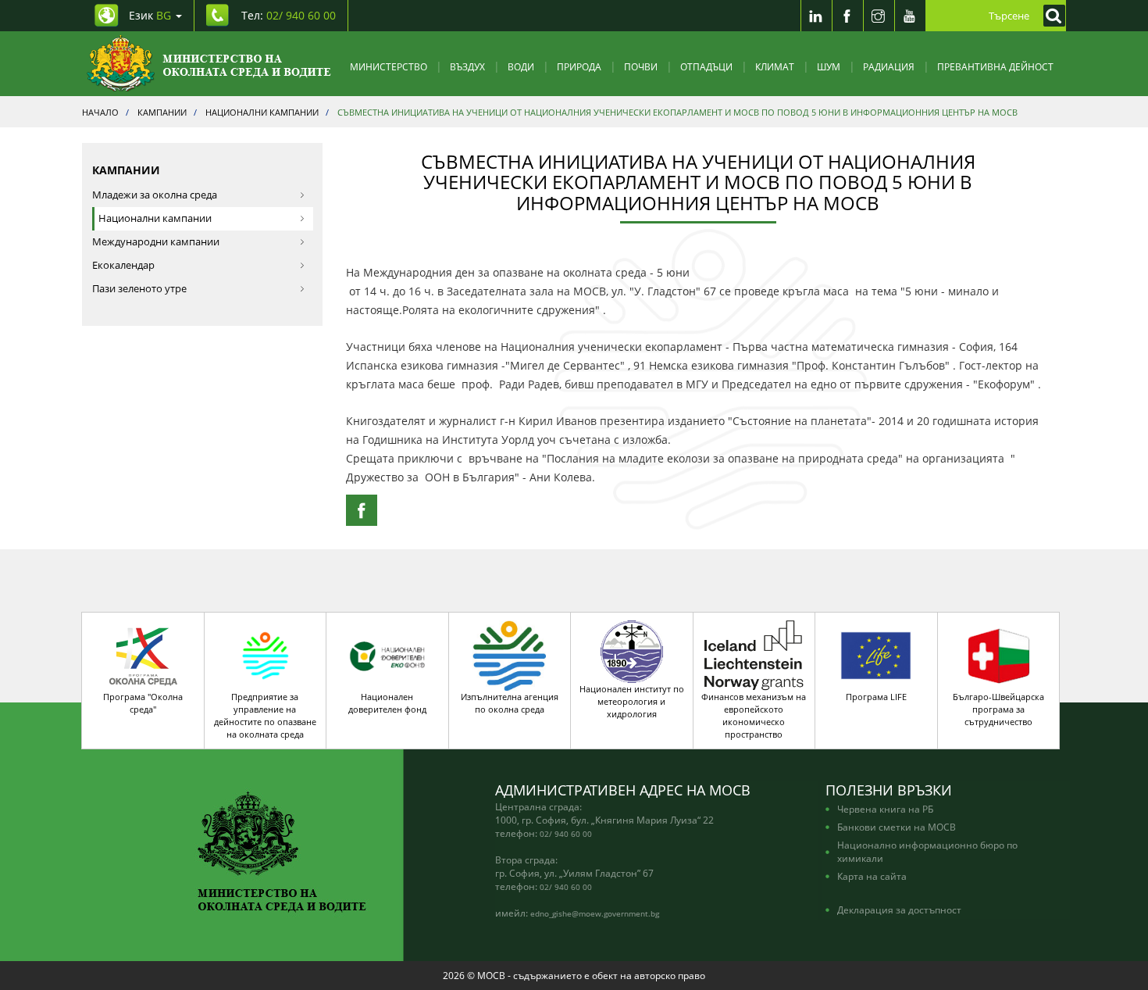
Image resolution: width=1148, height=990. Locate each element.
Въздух (467, 66)
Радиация (888, 66)
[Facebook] (847, 15)
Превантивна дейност (995, 66)
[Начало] (209, 63)
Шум (828, 66)
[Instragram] (878, 15)
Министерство (388, 66)
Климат (774, 66)
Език (150, 15)
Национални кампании (155, 218)
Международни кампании (155, 241)
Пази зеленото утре (139, 288)
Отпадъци (706, 66)
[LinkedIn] (816, 15)
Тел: (288, 15)
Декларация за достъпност (899, 909)
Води (521, 66)
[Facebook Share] (361, 510)
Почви (641, 66)
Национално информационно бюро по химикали (927, 851)
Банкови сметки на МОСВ (896, 826)
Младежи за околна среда (154, 195)
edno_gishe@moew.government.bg (594, 913)
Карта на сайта (872, 876)
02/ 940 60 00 (566, 833)
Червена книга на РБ (885, 808)
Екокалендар (123, 265)
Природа (579, 66)
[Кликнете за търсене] (1050, 15)
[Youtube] (909, 15)
